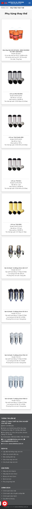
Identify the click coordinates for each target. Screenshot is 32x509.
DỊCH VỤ (4, 448)
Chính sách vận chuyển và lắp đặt (14, 493)
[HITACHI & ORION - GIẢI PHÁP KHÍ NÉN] (16, 3)
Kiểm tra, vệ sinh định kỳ (10, 454)
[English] (6, 3)
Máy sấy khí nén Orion (10, 474)
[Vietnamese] (2, 3)
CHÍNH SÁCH (5, 488)
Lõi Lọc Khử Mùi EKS (16, 94)
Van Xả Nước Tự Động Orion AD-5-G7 (16, 268)
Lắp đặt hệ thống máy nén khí (12, 451)
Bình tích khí (7, 479)
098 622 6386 (15, 437)
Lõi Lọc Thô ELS (16, 181)
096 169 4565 (25, 437)
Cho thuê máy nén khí (10, 462)
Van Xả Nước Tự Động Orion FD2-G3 (16, 355)
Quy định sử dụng (8, 498)
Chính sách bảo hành (10, 496)
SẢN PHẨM (5, 468)
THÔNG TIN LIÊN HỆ (8, 418)
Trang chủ (4, 8)
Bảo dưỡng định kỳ (9, 457)
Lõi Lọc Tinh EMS (16, 224)
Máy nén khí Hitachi (9, 471)
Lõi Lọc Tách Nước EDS (16, 137)
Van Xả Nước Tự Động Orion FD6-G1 (16, 398)
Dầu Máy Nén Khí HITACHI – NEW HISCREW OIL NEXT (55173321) (16, 50)
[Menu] (29, 3)
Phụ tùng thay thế (9, 481)
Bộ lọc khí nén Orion (9, 476)
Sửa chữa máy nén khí (10, 459)
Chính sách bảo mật (9, 491)
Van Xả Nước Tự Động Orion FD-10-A (16, 311)
